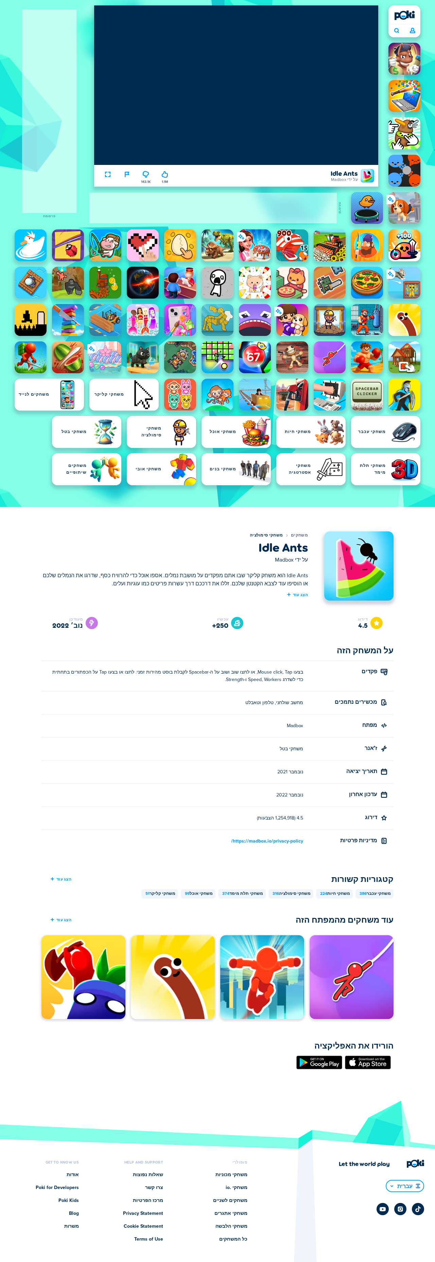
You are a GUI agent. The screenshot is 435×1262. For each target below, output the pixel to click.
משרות (71, 1226)
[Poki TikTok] (418, 1209)
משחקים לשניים (230, 1200)
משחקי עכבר (375, 894)
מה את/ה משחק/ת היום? (396, 30)
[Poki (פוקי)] (404, 15)
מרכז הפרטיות (148, 1200)
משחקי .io (236, 1187)
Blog (74, 1213)
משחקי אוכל (199, 894)
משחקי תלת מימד (242, 894)
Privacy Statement (143, 1213)
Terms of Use (148, 1239)
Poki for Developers (57, 1187)
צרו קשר (154, 1187)
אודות (73, 1174)
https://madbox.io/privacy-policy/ (267, 841)
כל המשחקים (233, 1239)
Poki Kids (68, 1200)
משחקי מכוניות (231, 1174)
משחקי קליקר (160, 894)
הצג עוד (300, 594)
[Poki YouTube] (383, 1209)
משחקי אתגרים (230, 1213)
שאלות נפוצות (148, 1174)
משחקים (299, 535)
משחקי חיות (335, 894)
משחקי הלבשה (231, 1226)
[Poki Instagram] (400, 1209)
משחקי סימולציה (266, 535)
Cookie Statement (143, 1226)
